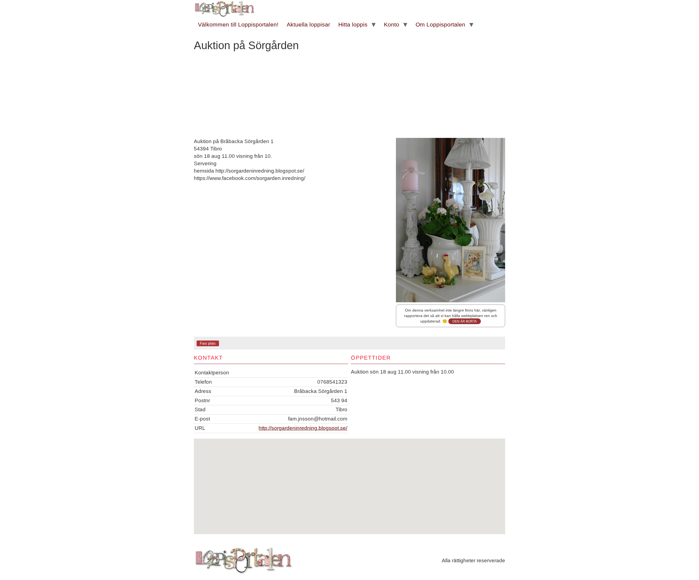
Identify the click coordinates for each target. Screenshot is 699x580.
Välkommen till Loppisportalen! (238, 24)
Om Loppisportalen (440, 24)
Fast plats (208, 343)
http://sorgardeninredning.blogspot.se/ (303, 428)
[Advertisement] (349, 97)
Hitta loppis (353, 24)
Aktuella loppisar (308, 24)
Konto (391, 24)
